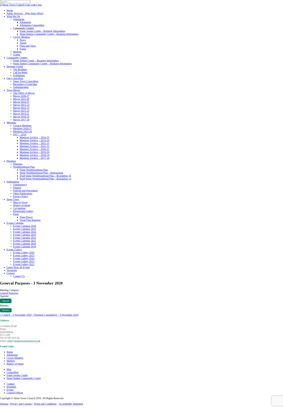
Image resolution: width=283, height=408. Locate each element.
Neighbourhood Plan (24, 167)
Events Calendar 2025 (24, 229)
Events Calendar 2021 (24, 240)
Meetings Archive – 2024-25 (34, 137)
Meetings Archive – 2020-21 (34, 149)
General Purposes (9, 293)
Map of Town (20, 202)
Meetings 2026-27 (22, 128)
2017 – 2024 (19, 134)
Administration (20, 87)
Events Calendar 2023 (24, 234)
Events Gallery (14, 249)
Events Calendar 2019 (24, 246)
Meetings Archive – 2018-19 (34, 155)
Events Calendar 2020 (24, 243)
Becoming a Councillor (25, 84)
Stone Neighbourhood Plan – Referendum (41, 172)
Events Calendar (15, 223)
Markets (17, 51)
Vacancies (12, 270)
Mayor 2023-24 (21, 105)
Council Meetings (22, 125)
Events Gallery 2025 (23, 255)
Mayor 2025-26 (21, 99)
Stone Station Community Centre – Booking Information (49, 34)
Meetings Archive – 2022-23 (34, 143)
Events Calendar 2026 (24, 226)
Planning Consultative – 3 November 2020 (55, 315)
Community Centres (17, 57)
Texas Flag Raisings (30, 220)
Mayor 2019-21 (21, 113)
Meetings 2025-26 (22, 131)
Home (10, 10)
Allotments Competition (32, 25)
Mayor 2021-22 (21, 110)
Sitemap (4, 403)
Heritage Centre (15, 66)
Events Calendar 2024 (24, 231)
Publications (13, 181)
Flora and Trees (28, 45)
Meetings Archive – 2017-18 (34, 158)
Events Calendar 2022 (24, 237)
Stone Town (13, 199)
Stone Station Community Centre (24, 378)
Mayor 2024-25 (21, 102)
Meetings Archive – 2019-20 (34, 152)
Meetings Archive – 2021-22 (34, 146)
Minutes (5, 310)
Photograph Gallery (23, 211)
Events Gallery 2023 (23, 261)
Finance (17, 187)
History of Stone (21, 205)
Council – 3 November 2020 (16, 315)
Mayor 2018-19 (21, 116)
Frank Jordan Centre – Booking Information (42, 31)
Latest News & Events (18, 267)
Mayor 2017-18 (21, 119)
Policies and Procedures (25, 190)
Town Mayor (13, 90)
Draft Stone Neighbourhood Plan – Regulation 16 (45, 175)
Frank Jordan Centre (17, 375)
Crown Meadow (21, 37)
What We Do (13, 16)
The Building (20, 69)
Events (10, 389)
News (23, 40)
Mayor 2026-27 (21, 96)
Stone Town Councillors (25, 81)
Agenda (5, 301)
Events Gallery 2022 (23, 264)
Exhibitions (19, 75)
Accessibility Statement (71, 403)
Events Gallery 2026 (23, 252)
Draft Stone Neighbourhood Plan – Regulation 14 (45, 178)
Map (9, 369)
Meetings (11, 122)
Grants (16, 54)
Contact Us (19, 276)
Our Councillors (15, 78)
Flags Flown (26, 217)
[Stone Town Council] (21, 4)
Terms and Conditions (45, 403)
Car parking (19, 208)
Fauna (23, 48)
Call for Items (20, 72)
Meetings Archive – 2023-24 (34, 140)
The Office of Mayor (24, 93)
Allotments (18, 19)
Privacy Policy (20, 196)
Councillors (13, 372)
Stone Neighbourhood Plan (34, 169)
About (23, 43)
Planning (11, 161)
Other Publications (22, 193)
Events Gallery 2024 (23, 258)
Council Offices (15, 392)
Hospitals (11, 386)
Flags (16, 214)
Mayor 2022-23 (21, 107)
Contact (11, 273)
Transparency (20, 184)
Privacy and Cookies (21, 403)
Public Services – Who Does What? (25, 13)
